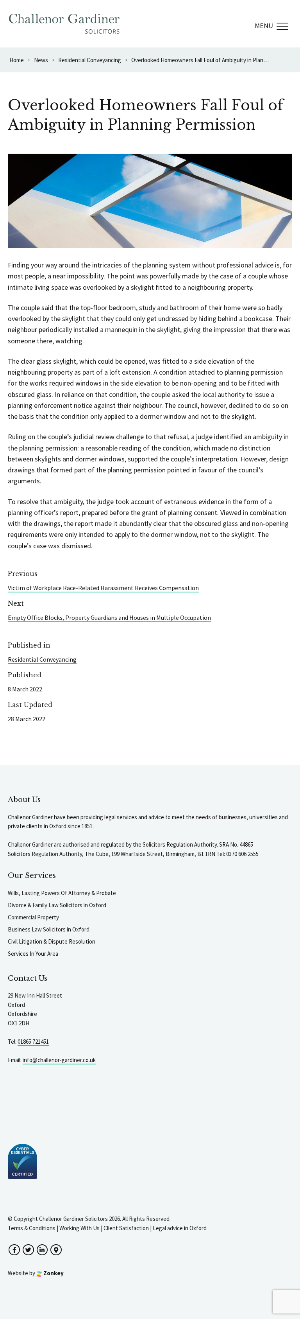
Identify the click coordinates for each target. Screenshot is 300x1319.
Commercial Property (33, 917)
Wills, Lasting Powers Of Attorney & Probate (62, 893)
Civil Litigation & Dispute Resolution (51, 941)
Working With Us (79, 1228)
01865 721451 (33, 1041)
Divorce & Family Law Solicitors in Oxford (57, 905)
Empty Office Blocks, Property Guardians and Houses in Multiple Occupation (109, 617)
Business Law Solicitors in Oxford (48, 929)
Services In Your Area (33, 953)
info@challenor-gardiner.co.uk (59, 1060)
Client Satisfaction (126, 1228)
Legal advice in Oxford (180, 1228)
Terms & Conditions (31, 1228)
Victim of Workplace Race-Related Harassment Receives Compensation (103, 588)
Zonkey (53, 1273)
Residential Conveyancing (42, 659)
